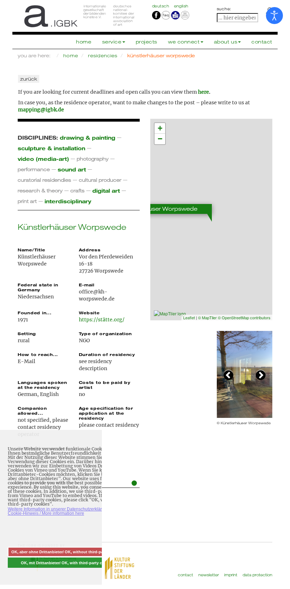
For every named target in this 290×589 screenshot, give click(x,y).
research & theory (40, 190)
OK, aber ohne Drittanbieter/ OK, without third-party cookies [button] (67, 552)
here (203, 92)
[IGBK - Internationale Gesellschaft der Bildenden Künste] (79, 16)
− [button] (160, 138)
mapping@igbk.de (41, 109)
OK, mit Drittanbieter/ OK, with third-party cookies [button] (67, 563)
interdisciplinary (68, 201)
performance (34, 169)
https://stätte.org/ (101, 319)
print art (27, 201)
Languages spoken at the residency (42, 385)
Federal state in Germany (38, 287)
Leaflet (189, 317)
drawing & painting (87, 137)
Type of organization (105, 333)
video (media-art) (43, 158)
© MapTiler (207, 317)
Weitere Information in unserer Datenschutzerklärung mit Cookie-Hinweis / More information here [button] (62, 511)
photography (93, 159)
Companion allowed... (32, 410)
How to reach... (38, 354)
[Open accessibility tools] (274, 15)
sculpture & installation (51, 148)
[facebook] (156, 15)
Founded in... (35, 312)
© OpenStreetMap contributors (244, 317)
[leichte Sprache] (175, 15)
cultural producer (100, 180)
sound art (72, 169)
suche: (224, 8)
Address (90, 249)
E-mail (86, 284)
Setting (27, 333)
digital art (106, 190)
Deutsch (161, 6)
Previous (228, 374)
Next (260, 374)
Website (89, 312)
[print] (185, 15)
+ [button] (160, 128)
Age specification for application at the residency (106, 413)
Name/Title (31, 249)
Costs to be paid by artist (104, 385)
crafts (77, 190)
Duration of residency (107, 354)
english (181, 6)
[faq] (165, 15)
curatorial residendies (44, 180)
